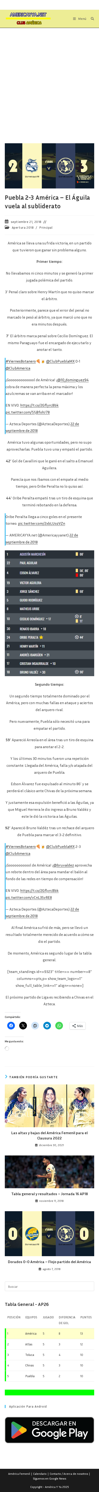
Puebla (30, 1376)
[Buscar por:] (90, 19)
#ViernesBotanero (21, 361)
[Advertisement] (49, 79)
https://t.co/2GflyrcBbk (39, 405)
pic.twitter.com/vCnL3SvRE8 (29, 897)
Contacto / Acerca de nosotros (69, 1473)
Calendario (40, 1473)
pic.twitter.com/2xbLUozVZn (41, 523)
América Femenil (19, 1473)
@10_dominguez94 (73, 379)
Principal (45, 227)
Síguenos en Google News (49, 1478)
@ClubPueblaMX (60, 361)
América (31, 1333)
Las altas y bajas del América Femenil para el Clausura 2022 (49, 1135)
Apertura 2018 (23, 227)
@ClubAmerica (18, 368)
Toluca (29, 1355)
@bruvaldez (63, 865)
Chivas (29, 1365)
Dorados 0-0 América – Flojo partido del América (49, 1261)
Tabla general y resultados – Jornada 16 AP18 (49, 1193)
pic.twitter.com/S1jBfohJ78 (28, 412)
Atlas (28, 1344)
